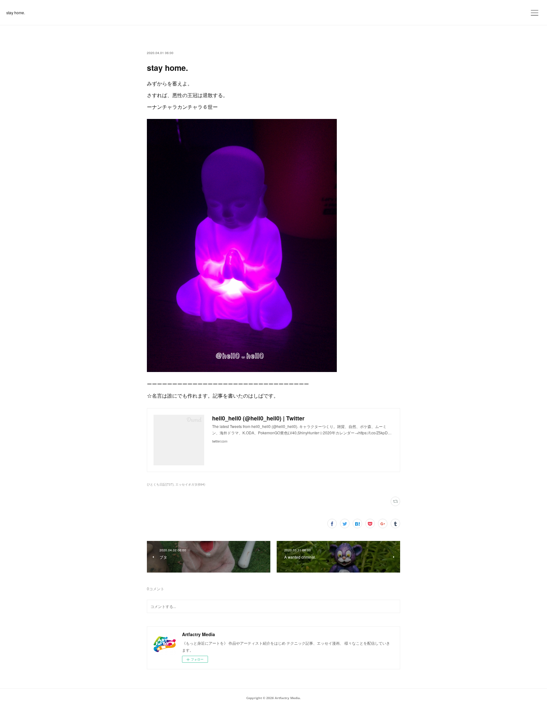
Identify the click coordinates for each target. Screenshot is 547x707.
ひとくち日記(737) (160, 484)
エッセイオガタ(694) (190, 484)
